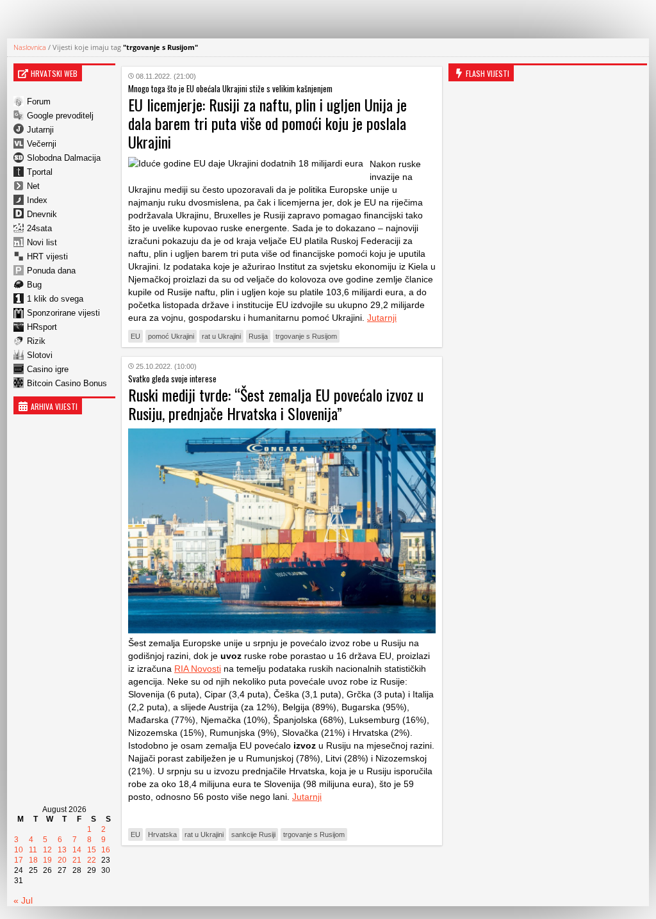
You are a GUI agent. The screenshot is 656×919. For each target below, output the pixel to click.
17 (18, 860)
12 (47, 849)
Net (33, 186)
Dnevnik (42, 214)
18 (33, 860)
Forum (39, 101)
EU (135, 336)
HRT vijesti (47, 256)
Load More (282, 875)
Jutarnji (40, 129)
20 (62, 860)
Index (37, 200)
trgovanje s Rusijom (306, 336)
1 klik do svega (55, 299)
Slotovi (40, 355)
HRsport (42, 327)
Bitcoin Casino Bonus (67, 383)
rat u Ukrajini (221, 336)
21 (76, 860)
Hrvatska (162, 834)
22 (91, 860)
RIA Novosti (197, 668)
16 (105, 849)
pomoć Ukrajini (171, 336)
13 (62, 849)
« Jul (23, 900)
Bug (34, 284)
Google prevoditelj (60, 115)
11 (33, 849)
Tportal (40, 172)
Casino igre (48, 369)
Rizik (36, 341)
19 (47, 860)
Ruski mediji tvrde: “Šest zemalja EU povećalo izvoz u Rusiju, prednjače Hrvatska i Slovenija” (275, 404)
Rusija (258, 336)
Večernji (41, 144)
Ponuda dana (51, 270)
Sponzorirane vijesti (63, 313)
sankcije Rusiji (253, 834)
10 (18, 849)
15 (91, 849)
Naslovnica (29, 47)
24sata (39, 228)
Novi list (42, 242)
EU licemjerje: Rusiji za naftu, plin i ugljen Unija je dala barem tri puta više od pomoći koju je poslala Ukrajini (267, 123)
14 (76, 849)
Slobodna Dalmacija (64, 158)
